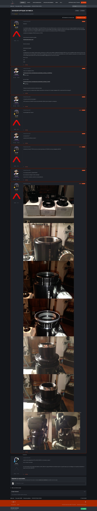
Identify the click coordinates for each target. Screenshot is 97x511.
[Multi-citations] (24, 65)
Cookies (18, 504)
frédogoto (16, 74)
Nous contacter (13, 504)
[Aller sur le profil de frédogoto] (16, 70)
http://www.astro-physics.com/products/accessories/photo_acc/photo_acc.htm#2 (36, 81)
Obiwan (16, 463)
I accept (84, 508)
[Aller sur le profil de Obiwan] (16, 459)
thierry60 (16, 27)
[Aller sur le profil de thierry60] (12, 14)
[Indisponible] (48, 185)
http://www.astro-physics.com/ (28, 39)
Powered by (81, 504)
